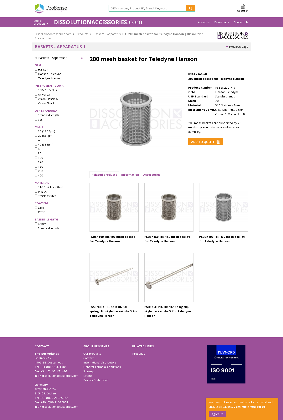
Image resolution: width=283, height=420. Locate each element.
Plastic (42, 191)
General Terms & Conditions (102, 367)
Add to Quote (203, 142)
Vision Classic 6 (47, 99)
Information (130, 174)
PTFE (41, 212)
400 (40, 175)
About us (204, 22)
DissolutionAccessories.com (53, 34)
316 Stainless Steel (50, 187)
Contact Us (241, 22)
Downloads (221, 22)
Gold (40, 208)
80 (39, 153)
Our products (92, 353)
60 (39, 149)
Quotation (242, 10)
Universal (43, 94)
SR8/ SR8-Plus (47, 90)
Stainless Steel (47, 196)
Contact (88, 358)
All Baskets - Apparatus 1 (51, 58)
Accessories (151, 174)
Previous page (238, 46)
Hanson (42, 69)
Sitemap (88, 371)
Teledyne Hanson (49, 78)
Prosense (138, 353)
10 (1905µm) (46, 131)
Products (82, 34)
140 (40, 162)
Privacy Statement (95, 380)
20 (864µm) (45, 135)
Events (88, 376)
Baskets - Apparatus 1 (108, 34)
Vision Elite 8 (46, 103)
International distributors (99, 362)
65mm (41, 224)
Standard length (48, 115)
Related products (104, 174)
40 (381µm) (45, 144)
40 (39, 140)
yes (40, 119)
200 (40, 171)
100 (40, 158)
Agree (216, 414)
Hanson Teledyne (49, 74)
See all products (40, 22)
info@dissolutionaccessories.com (56, 376)
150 (40, 166)
